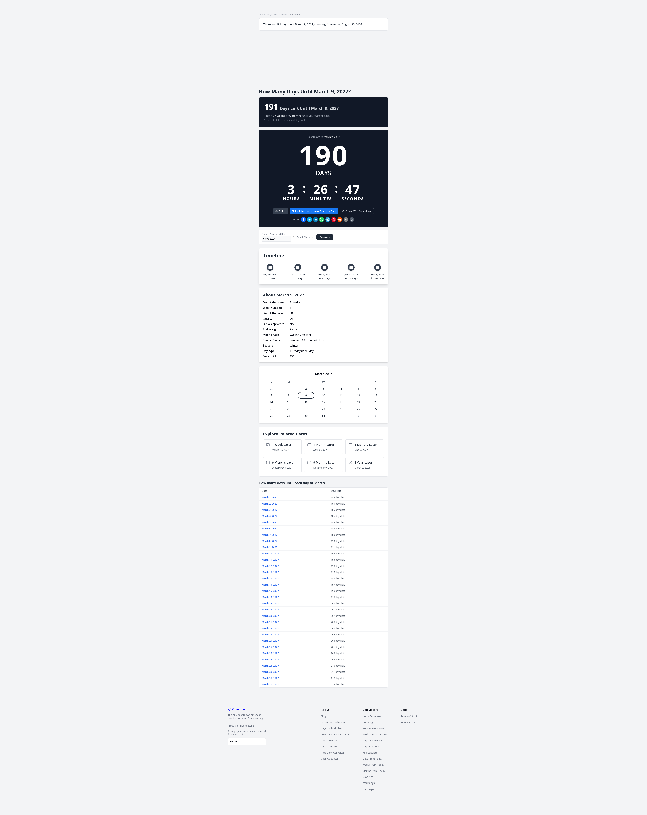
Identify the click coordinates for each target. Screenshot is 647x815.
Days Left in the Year (374, 740)
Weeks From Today (373, 764)
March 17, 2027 (270, 597)
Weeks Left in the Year (375, 734)
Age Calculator (370, 752)
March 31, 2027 (270, 684)
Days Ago (368, 776)
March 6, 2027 (269, 528)
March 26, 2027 (270, 653)
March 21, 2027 (270, 622)
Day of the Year (371, 746)
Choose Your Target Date (274, 234)
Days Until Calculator (277, 14)
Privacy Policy (408, 722)
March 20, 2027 (270, 615)
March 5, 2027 (269, 522)
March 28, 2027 (270, 665)
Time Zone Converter (332, 752)
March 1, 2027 (269, 497)
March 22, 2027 (270, 628)
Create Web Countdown (358, 211)
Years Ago (368, 789)
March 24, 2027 (270, 640)
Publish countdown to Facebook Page (315, 211)
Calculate (325, 237)
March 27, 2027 (270, 659)
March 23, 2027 (270, 634)
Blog (323, 716)
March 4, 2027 (269, 516)
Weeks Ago (369, 783)
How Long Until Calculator (335, 734)
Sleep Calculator (329, 758)
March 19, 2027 (270, 609)
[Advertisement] (323, 59)
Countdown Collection (333, 722)
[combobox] (247, 741)
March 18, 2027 (270, 603)
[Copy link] (352, 219)
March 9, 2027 (332, 136)
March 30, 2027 (270, 678)
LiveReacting (247, 725)
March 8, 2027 (269, 541)
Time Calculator (329, 740)
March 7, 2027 (269, 534)
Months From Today (374, 770)
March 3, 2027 (269, 509)
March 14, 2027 (270, 578)
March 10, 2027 (270, 553)
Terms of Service (410, 716)
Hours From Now (372, 716)
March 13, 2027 (270, 572)
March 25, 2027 (270, 647)
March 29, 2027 (270, 671)
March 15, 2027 (270, 584)
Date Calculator (329, 746)
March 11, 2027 (270, 559)
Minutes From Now (373, 728)
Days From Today (372, 758)
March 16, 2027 (270, 590)
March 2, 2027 (269, 503)
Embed (282, 211)
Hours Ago (368, 722)
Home (262, 14)
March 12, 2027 (270, 566)
